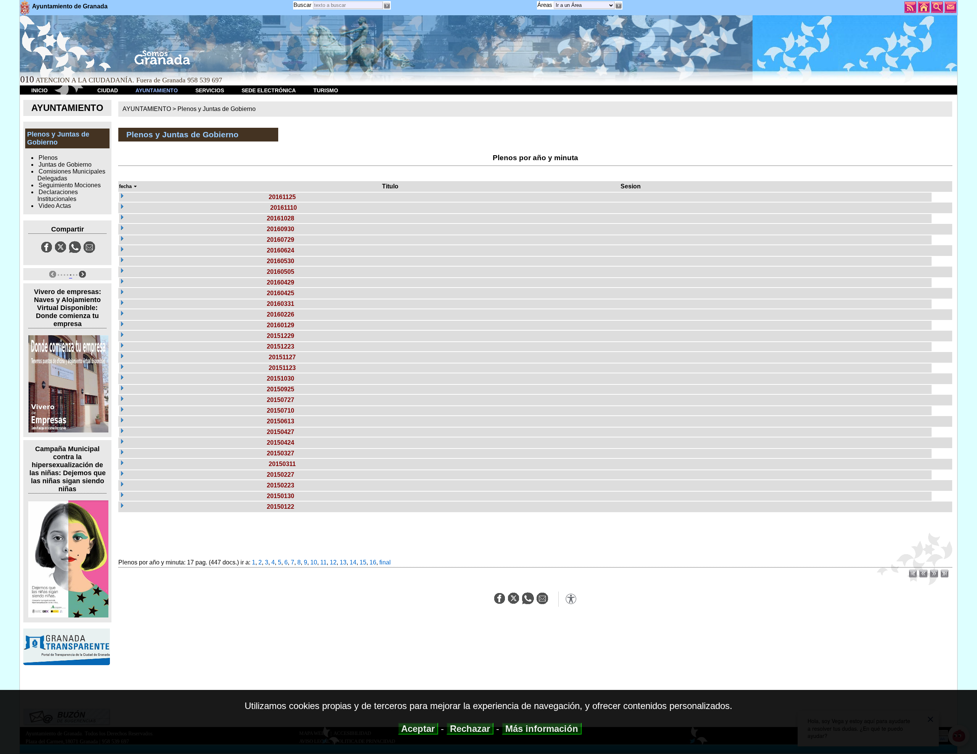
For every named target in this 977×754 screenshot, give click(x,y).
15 (363, 562)
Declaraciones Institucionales (57, 195)
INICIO (39, 90)
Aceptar (418, 728)
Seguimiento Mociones (70, 185)
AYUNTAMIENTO (156, 90)
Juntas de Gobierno (65, 164)
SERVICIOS (209, 90)
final (385, 562)
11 (323, 562)
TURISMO (325, 90)
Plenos (48, 157)
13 (343, 562)
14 (353, 562)
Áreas (545, 5)
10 (313, 562)
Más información (542, 728)
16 (372, 562)
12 (333, 562)
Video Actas (55, 206)
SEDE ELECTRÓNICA (269, 90)
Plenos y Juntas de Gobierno (216, 109)
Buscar (302, 5)
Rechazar (470, 728)
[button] (618, 5)
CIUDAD (107, 90)
